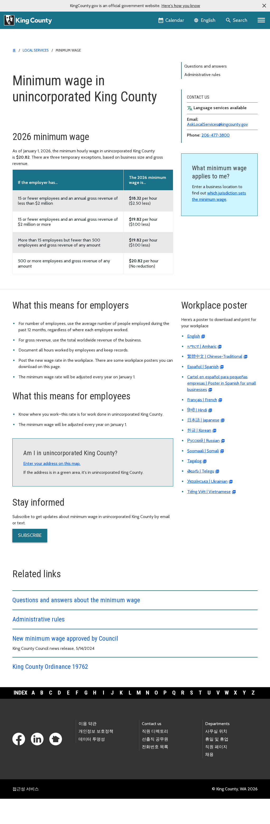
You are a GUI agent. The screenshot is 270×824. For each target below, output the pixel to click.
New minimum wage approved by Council (65, 638)
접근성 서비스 (25, 788)
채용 (209, 754)
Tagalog (194, 460)
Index (20, 693)
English (193, 336)
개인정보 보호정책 (96, 731)
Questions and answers (205, 66)
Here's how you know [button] (180, 5)
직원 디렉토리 (155, 731)
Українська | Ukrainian (207, 481)
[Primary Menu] (261, 20)
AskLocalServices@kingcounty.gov (217, 124)
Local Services (36, 50)
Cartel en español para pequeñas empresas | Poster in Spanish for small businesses (221, 383)
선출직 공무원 (155, 739)
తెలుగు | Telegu (200, 471)
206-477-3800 (215, 135)
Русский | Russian (203, 440)
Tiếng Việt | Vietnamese (209, 491)
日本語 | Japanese (203, 420)
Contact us (151, 723)
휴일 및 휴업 (216, 739)
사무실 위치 (216, 731)
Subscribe (30, 535)
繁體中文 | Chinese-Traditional (214, 356)
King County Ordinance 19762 (50, 666)
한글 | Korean (199, 430)
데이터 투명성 (92, 739)
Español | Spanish (203, 366)
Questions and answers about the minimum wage (76, 600)
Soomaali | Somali (203, 450)
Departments (217, 723)
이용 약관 (88, 723)
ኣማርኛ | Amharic (201, 346)
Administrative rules (202, 74)
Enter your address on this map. (51, 463)
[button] (264, 6)
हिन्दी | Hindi (197, 410)
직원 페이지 (216, 746)
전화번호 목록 (155, 746)
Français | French (202, 399)
